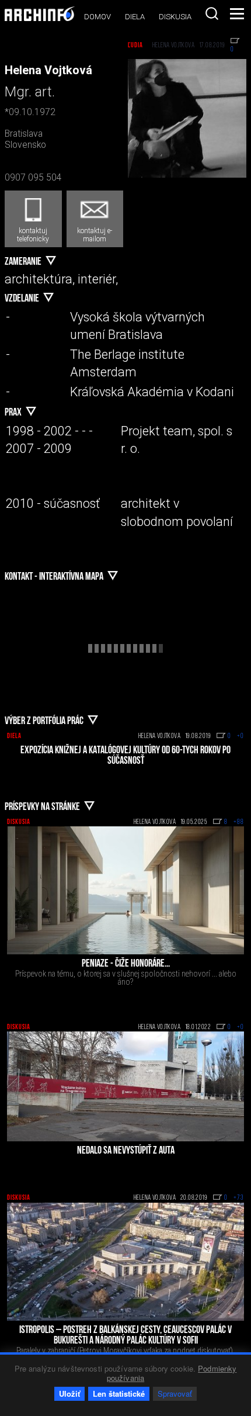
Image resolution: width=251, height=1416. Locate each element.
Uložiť (69, 1393)
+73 (238, 1198)
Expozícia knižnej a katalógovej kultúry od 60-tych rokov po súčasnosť (125, 756)
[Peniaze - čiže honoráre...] (125, 890)
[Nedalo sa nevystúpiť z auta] (125, 1086)
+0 (240, 736)
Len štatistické (119, 1393)
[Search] (212, 13)
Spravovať (175, 1393)
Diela (135, 16)
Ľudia (135, 45)
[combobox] (212, 13)
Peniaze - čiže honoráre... (126, 964)
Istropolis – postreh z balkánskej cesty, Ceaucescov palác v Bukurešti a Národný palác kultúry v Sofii (125, 1335)
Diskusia (175, 16)
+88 (238, 822)
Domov (97, 16)
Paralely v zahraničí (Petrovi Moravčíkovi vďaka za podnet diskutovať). (125, 1350)
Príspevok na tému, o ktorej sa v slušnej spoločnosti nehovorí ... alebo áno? (125, 978)
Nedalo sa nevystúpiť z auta (126, 1151)
